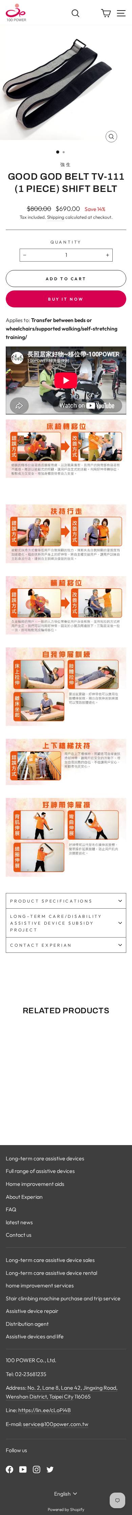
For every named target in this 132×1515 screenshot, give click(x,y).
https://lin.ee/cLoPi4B (44, 1410)
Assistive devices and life (35, 1336)
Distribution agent (27, 1323)
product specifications (51, 901)
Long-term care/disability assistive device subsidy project (56, 922)
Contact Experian (41, 945)
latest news (19, 1222)
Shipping (55, 217)
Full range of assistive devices (40, 1171)
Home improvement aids (35, 1183)
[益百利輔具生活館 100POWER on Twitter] (50, 1469)
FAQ (11, 1209)
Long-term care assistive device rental (51, 1272)
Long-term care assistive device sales (50, 1259)
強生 (66, 164)
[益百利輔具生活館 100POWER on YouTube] (23, 1469)
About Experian (24, 1196)
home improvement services (40, 1285)
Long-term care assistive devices (45, 1158)
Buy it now (66, 299)
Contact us (18, 1234)
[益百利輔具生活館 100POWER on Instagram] (36, 1469)
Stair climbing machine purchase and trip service (63, 1298)
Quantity (66, 242)
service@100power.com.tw (55, 1424)
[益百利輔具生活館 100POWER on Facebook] (9, 1469)
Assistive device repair (32, 1310)
